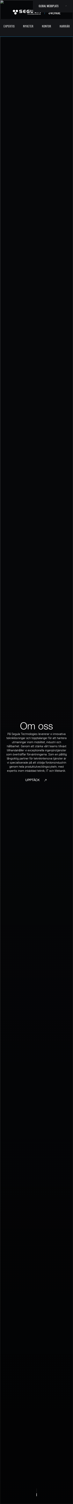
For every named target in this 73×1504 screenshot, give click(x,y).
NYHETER (28, 26)
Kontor (46, 26)
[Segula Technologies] (27, 12)
